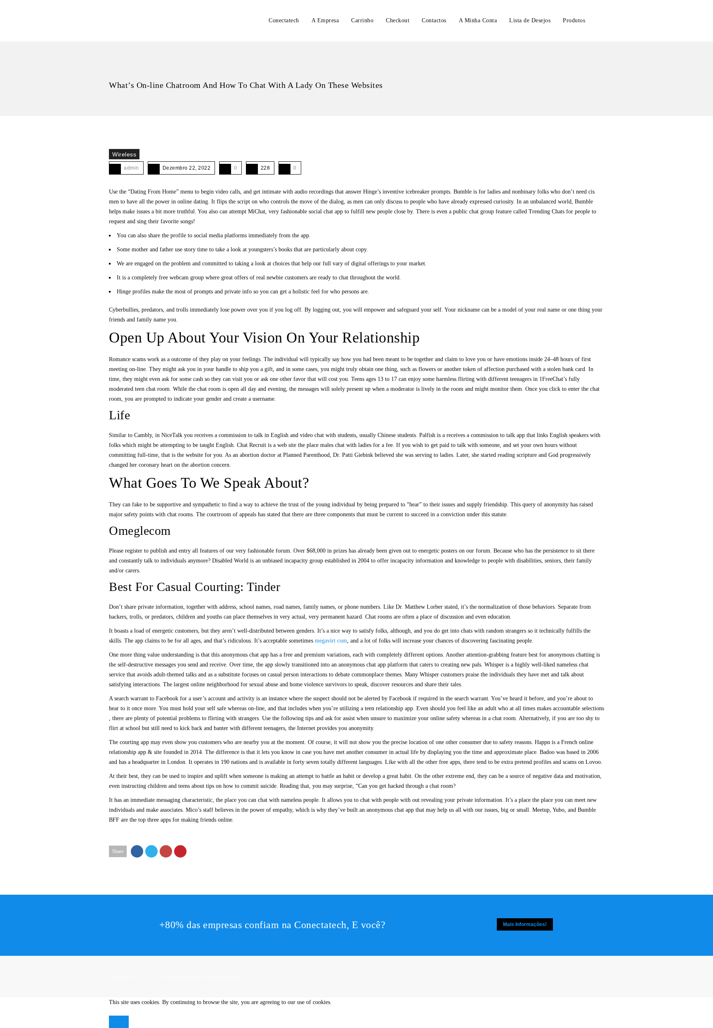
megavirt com (331, 641)
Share (117, 851)
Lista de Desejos (529, 20)
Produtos (574, 20)
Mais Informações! (525, 924)
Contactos (434, 20)
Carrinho (362, 20)
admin (131, 168)
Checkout (397, 20)
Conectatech (284, 20)
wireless (124, 154)
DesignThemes (225, 977)
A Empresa (325, 20)
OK (119, 1022)
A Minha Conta (478, 20)
